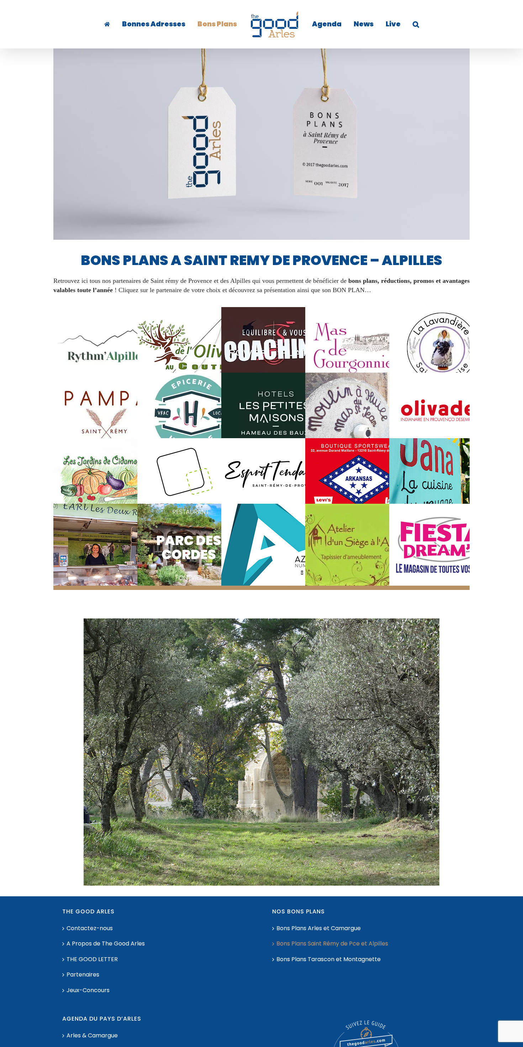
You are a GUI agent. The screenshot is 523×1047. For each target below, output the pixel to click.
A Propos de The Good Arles (106, 944)
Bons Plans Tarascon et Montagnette (328, 959)
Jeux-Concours (88, 990)
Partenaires (83, 975)
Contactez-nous (90, 928)
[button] (394, 24)
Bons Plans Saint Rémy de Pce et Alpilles (332, 944)
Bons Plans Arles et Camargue (318, 928)
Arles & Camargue (92, 1036)
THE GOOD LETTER (92, 959)
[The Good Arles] (122, 24)
